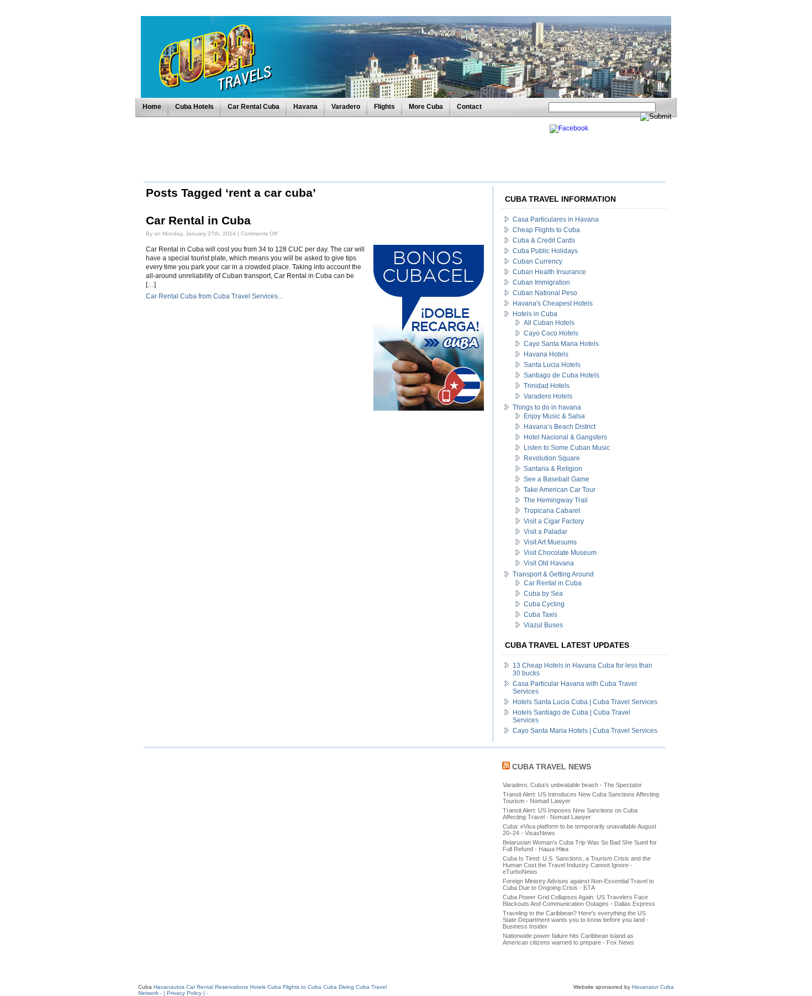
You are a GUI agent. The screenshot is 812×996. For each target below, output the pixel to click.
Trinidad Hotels (547, 386)
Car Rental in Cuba (198, 220)
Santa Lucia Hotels (552, 365)
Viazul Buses (543, 625)
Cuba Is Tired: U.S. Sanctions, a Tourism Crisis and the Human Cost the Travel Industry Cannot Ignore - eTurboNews (577, 865)
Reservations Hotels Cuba (248, 987)
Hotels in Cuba (535, 314)
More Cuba (426, 107)
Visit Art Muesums (550, 542)
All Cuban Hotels (549, 323)
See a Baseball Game (556, 479)
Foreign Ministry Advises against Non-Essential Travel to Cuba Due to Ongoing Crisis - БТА (578, 884)
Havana (305, 107)
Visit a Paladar (545, 532)
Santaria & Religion (553, 469)
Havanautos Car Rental (183, 987)
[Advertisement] (344, 149)
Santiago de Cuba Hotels (561, 375)
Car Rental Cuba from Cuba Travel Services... (214, 296)
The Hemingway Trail (556, 500)
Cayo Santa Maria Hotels (561, 344)
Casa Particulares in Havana (556, 219)
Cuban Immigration (541, 282)
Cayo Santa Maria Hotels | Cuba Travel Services (585, 731)
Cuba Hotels (194, 107)
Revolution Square (552, 458)
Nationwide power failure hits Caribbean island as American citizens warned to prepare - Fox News (568, 939)
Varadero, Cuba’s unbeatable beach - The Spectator (572, 785)
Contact (469, 107)
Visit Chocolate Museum (560, 553)
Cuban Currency (537, 261)
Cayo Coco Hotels (551, 333)
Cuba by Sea (543, 593)
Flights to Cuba (302, 987)
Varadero (345, 107)
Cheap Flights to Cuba (546, 230)
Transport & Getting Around (553, 574)
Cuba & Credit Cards (544, 240)
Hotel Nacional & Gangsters (565, 437)
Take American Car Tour (559, 490)
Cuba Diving (338, 987)
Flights (384, 107)
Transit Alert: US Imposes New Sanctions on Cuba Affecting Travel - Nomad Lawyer (570, 813)
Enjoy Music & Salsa (554, 416)
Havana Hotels (546, 354)
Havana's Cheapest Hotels (553, 303)
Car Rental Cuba (254, 107)
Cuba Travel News (551, 766)
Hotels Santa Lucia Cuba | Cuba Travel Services (585, 702)
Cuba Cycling (544, 604)
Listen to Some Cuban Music (567, 448)
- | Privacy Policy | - (184, 993)
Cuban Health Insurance (549, 272)
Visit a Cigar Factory (554, 521)
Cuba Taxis (540, 614)
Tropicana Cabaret (552, 511)
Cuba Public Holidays (545, 251)
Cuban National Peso (545, 293)
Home (152, 107)
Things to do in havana (547, 407)
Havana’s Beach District (559, 427)
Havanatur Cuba (653, 987)
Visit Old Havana (549, 563)
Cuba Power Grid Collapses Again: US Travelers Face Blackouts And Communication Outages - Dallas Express (579, 900)
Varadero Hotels (548, 396)
